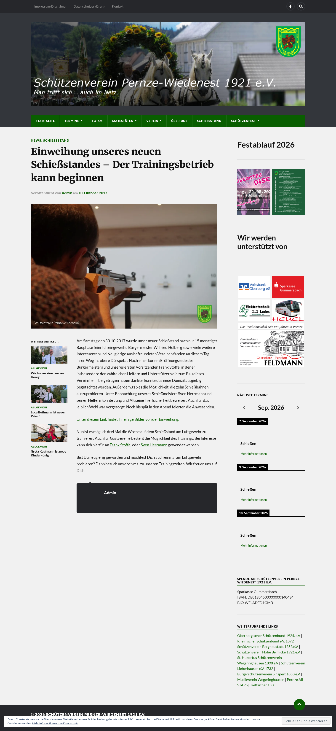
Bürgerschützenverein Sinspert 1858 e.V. (268, 674)
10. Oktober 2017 (92, 193)
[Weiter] (298, 408)
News (36, 140)
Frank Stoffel (120, 444)
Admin (67, 193)
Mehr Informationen (253, 454)
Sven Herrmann (154, 444)
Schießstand (209, 121)
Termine (71, 121)
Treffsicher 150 (262, 685)
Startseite (45, 121)
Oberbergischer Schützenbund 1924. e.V (268, 635)
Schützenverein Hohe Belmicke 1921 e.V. (268, 652)
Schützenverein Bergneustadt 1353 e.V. (267, 646)
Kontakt (117, 6)
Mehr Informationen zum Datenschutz (55, 723)
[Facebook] (290, 6)
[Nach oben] (299, 704)
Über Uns (179, 121)
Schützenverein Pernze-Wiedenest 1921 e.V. (96, 714)
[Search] (301, 6)
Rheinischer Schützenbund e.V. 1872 (265, 641)
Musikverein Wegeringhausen (260, 679)
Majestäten (122, 121)
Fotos (97, 121)
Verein (152, 121)
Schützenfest (243, 121)
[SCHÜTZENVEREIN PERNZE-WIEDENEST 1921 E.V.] (168, 63)
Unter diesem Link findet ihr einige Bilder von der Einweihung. (128, 419)
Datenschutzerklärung (89, 6)
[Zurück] (244, 408)
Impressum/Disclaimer (50, 6)
